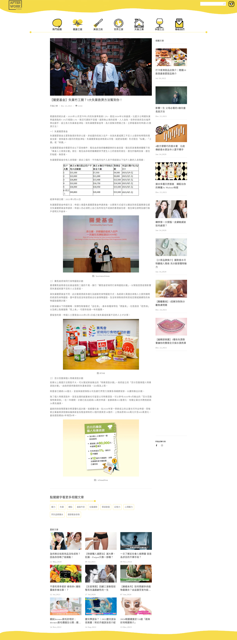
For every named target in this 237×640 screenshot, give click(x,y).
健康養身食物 (74, 514)
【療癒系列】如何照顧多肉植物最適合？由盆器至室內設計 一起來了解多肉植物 (135, 588)
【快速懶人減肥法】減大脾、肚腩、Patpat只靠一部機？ (100, 555)
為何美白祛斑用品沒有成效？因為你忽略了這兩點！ (65, 555)
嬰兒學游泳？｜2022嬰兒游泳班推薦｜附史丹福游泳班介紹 (100, 621)
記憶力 (117, 507)
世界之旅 (118, 29)
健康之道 (77, 29)
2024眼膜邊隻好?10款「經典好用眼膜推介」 (135, 621)
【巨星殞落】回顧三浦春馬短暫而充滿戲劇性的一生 (100, 588)
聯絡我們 (180, 29)
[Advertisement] (171, 399)
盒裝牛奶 (81, 507)
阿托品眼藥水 (57, 514)
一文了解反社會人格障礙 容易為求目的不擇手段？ (136, 555)
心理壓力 (129, 507)
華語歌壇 (106, 507)
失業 (62, 507)
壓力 (53, 507)
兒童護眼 (93, 507)
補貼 (70, 507)
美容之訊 (98, 29)
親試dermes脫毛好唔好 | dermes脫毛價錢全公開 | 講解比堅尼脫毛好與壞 (65, 621)
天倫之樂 (139, 29)
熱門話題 (57, 29)
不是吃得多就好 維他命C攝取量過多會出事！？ (65, 588)
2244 (79, 106)
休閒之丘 (159, 29)
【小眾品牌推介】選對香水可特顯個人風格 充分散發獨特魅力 (171, 263)
